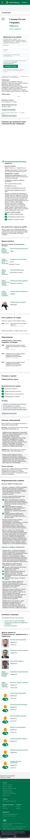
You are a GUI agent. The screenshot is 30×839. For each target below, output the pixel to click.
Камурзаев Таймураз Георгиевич (19, 682)
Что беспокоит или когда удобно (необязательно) (11, 55)
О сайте (18, 806)
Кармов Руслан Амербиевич (18, 727)
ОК (15, 836)
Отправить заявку (10, 66)
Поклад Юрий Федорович (17, 270)
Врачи (15, 2)
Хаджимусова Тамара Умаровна (19, 280)
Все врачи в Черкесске (10, 625)
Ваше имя (6, 45)
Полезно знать (6, 795)
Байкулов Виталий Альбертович (19, 248)
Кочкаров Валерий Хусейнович (18, 738)
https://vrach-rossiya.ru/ (7, 2)
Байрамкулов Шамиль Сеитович (19, 750)
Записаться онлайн (5, 777)
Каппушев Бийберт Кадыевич (18, 716)
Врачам (4, 806)
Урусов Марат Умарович (17, 661)
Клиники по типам (7, 790)
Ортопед (4, 483)
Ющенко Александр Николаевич (19, 650)
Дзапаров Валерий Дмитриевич (18, 704)
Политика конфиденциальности (10, 814)
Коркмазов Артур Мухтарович (18, 259)
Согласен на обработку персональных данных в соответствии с (14, 62)
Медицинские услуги (8, 791)
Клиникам (5, 808)
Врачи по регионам (7, 784)
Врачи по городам (7, 786)
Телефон (5, 50)
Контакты (18, 808)
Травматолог (5, 547)
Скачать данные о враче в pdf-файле (14, 620)
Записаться (3, 838)
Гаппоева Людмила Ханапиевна (19, 291)
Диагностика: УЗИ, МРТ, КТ (9, 793)
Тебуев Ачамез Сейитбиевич (18, 693)
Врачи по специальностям (9, 788)
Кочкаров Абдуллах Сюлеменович (15, 762)
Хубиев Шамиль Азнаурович (18, 302)
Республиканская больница (15, 161)
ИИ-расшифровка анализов (9, 801)
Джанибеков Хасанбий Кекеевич (19, 671)
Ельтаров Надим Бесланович (18, 639)
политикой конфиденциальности (10, 62)
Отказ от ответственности (9, 816)
